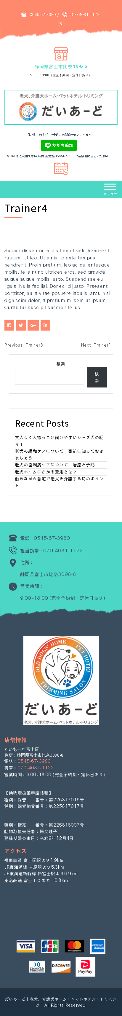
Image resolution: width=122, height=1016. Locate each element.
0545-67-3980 (43, 14)
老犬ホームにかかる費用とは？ (46, 472)
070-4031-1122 (85, 14)
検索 (61, 363)
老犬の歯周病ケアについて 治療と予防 (55, 464)
